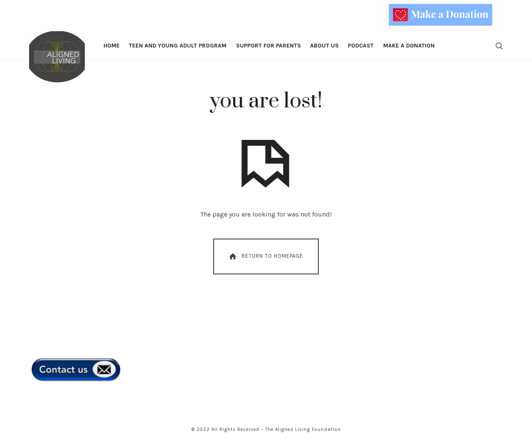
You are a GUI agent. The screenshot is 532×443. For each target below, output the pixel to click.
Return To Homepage (272, 256)
